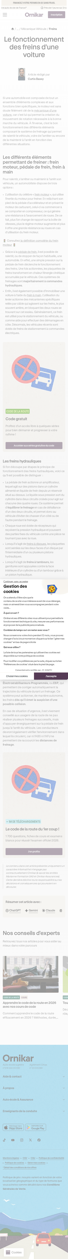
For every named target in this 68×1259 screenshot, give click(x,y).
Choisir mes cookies (17, 676)
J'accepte (51, 676)
